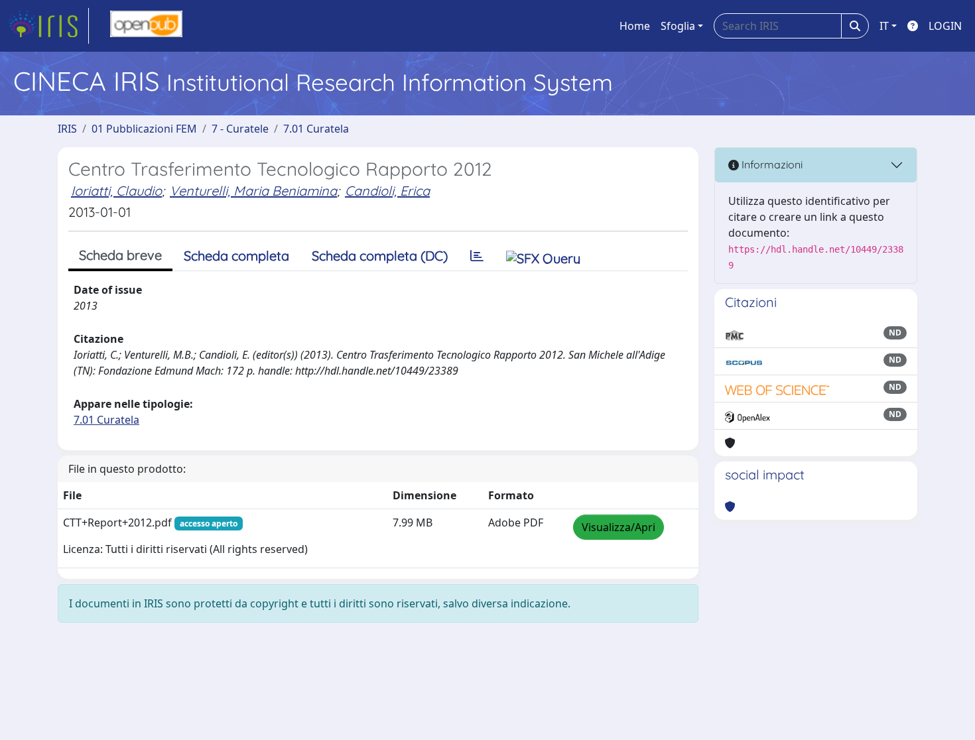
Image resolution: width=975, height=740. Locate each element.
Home (634, 26)
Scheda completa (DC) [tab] (380, 255)
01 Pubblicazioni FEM (144, 128)
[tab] (477, 256)
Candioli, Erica (387, 190)
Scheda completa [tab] (236, 255)
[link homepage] (48, 26)
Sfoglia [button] (678, 26)
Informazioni (771, 164)
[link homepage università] (146, 26)
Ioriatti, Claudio (116, 190)
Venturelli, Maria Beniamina (253, 190)
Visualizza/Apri (618, 527)
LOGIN (945, 26)
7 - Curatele (240, 128)
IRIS (67, 128)
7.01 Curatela (316, 128)
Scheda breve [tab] (120, 255)
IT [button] (884, 26)
